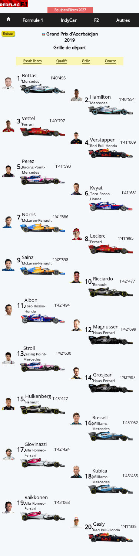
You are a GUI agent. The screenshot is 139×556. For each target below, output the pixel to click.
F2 (96, 20)
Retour (8, 33)
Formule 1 (33, 20)
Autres (123, 20)
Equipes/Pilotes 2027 (70, 10)
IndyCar (69, 20)
